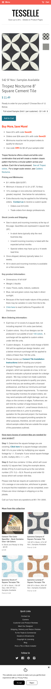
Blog (25, 642)
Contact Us (25, 616)
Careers (25, 619)
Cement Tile (28, 359)
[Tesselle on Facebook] (22, 658)
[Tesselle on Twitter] (17, 658)
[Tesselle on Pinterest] (28, 658)
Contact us (18, 201)
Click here (10, 307)
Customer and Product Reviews (25, 622)
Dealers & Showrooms (25, 636)
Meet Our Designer (25, 626)
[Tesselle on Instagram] (34, 658)
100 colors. (38, 333)
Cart (47, 2)
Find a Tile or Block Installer (25, 646)
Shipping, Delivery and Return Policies (25, 629)
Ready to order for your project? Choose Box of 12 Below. (24, 105)
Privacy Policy (23, 678)
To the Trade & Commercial (25, 632)
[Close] (49, 667)
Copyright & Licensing (25, 639)
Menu (7, 2)
